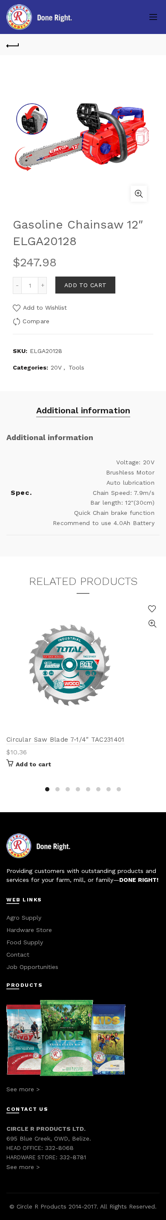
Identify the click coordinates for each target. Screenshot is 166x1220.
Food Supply (24, 942)
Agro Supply (23, 917)
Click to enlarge (139, 194)
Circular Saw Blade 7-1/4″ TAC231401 (65, 739)
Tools (76, 367)
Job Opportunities (32, 966)
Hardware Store (29, 929)
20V (56, 367)
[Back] (12, 44)
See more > (23, 1089)
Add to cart (85, 285)
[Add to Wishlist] (152, 609)
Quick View (152, 623)
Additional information (83, 410)
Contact (17, 954)
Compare (36, 321)
